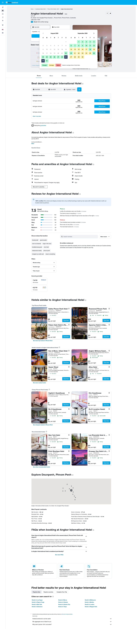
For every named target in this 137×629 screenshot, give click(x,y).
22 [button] (66, 53)
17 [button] (47, 53)
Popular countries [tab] (48, 592)
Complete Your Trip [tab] (62, 592)
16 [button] (43, 53)
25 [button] (50, 57)
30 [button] (43, 61)
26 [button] (54, 57)
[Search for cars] (3, 14)
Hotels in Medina (89, 602)
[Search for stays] (3, 10)
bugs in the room (47, 243)
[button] (2, 2)
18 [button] (50, 53)
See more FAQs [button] (59, 554)
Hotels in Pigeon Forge (38, 602)
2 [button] (82, 42)
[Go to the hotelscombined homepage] (12, 2)
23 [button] (43, 57)
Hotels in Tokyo (62, 606)
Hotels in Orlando (63, 602)
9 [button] (82, 45)
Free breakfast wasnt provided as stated (73, 222)
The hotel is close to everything (70, 213)
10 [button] (47, 49)
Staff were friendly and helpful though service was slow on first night (79, 215)
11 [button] (50, 49)
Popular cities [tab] (36, 592)
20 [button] (58, 53)
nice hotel (46, 247)
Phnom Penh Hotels (51, 9)
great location (43, 240)
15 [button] (66, 49)
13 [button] (58, 49)
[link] (43, 340)
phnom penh (47, 250)
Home (32, 9)
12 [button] (54, 49)
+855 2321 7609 (35, 19)
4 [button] (50, 45)
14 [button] (62, 49)
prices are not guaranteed (66, 614)
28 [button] (62, 57)
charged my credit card (38, 254)
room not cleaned (36, 243)
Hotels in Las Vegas (37, 600)
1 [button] (78, 42)
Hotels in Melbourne (90, 600)
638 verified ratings (43, 22)
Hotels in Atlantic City (64, 604)
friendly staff (35, 240)
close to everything (50, 254)
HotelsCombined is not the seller (41, 619)
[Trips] (3, 25)
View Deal (66, 320)
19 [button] (54, 53)
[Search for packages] (3, 17)
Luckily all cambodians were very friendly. (73, 211)
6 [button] (58, 45)
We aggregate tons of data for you (41, 621)
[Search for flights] (3, 7)
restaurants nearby (37, 250)
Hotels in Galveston (37, 606)
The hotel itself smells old (69, 226)
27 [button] (58, 57)
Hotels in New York (37, 604)
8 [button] (78, 45)
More (32, 143)
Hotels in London (89, 604)
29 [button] (66, 57)
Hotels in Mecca (62, 600)
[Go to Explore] (3, 20)
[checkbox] (39, 281)
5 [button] (54, 45)
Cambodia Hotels (39, 9)
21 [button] (62, 53)
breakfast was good (37, 247)
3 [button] (86, 42)
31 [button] (47, 61)
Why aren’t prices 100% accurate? (42, 624)
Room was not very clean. (69, 224)
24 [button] (47, 57)
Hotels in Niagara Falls (91, 606)
